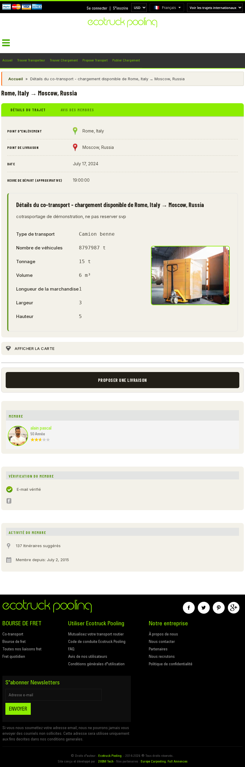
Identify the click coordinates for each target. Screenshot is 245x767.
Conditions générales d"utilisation (96, 663)
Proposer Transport (95, 60)
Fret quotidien (13, 656)
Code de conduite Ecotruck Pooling (96, 641)
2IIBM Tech (106, 761)
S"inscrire (120, 8)
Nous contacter (162, 641)
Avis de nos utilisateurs (87, 656)
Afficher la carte (35, 348)
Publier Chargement (126, 60)
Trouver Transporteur (31, 60)
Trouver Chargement (64, 60)
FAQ (71, 648)
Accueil (7, 60)
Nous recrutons (162, 656)
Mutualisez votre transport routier (96, 634)
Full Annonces (177, 761)
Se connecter (97, 8)
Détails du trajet (28, 109)
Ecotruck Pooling (110, 755)
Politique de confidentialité (170, 663)
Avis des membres (77, 109)
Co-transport (12, 634)
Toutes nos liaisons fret (22, 648)
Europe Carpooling (153, 761)
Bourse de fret (14, 641)
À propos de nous (163, 634)
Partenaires (158, 648)
